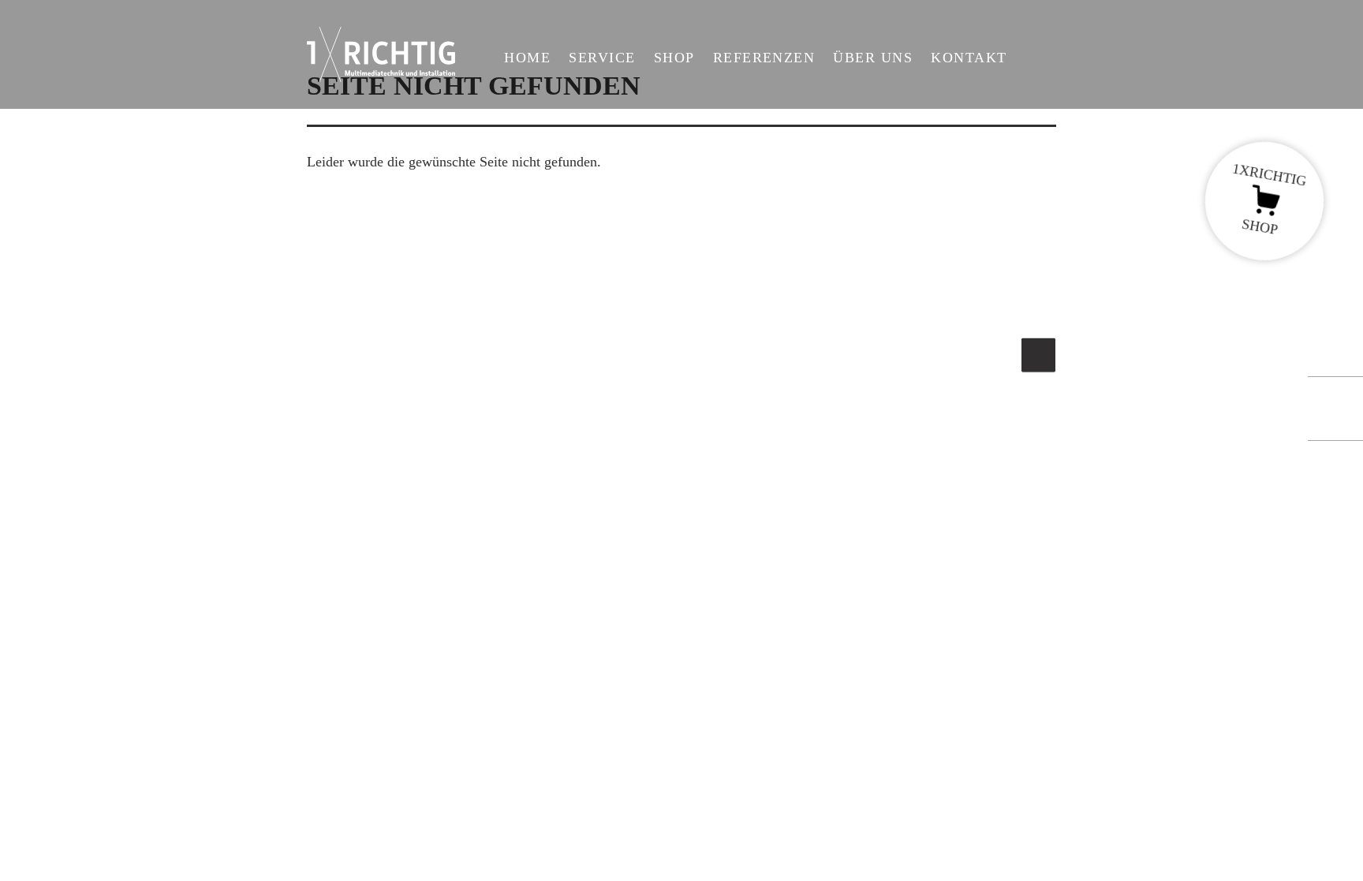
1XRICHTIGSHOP (1268, 198)
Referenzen (764, 57)
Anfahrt (711, 558)
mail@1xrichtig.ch (360, 643)
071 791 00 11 (748, 520)
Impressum (720, 595)
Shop (674, 57)
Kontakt (968, 57)
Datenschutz (724, 631)
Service (602, 57)
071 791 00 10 (364, 621)
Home (527, 57)
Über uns (873, 57)
